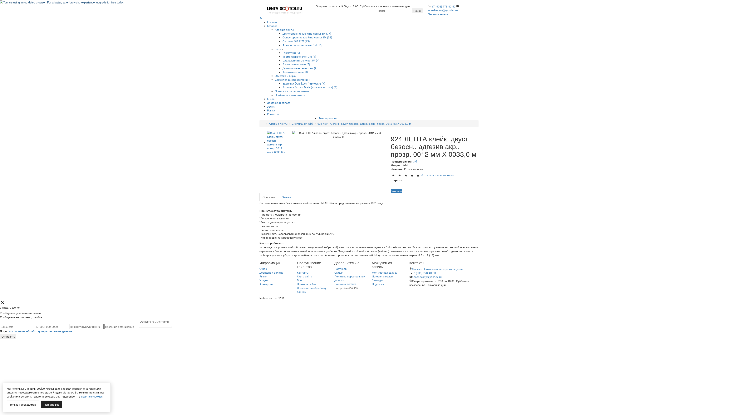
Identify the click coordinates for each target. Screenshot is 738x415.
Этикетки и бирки (285, 76)
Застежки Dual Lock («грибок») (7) (304, 83)
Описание (269, 197)
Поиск (417, 10)
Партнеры (340, 269)
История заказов (382, 276)
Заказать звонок (438, 14)
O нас (263, 269)
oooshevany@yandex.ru (443, 10)
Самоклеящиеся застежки (291, 79)
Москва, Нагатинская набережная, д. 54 (437, 269)
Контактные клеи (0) (295, 72)
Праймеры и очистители (290, 95)
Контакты (273, 114)
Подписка (378, 284)
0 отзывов (427, 175)
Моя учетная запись (384, 272)
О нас (270, 99)
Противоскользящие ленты (292, 91)
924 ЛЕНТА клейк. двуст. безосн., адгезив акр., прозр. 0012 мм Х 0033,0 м (364, 123)
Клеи (278, 49)
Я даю (36, 331)
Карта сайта (304, 276)
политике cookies (92, 396)
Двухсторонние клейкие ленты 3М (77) (307, 33)
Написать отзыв (444, 175)
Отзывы (286, 197)
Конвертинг (266, 284)
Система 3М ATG (302, 123)
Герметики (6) (291, 53)
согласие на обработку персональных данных (40, 331)
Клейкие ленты (284, 30)
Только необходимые (23, 404)
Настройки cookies (346, 288)
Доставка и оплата (278, 103)
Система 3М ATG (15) (296, 41)
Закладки (377, 280)
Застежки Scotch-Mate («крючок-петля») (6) (310, 87)
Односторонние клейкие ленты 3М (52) (307, 37)
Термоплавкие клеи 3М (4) (299, 56)
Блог (300, 280)
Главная (272, 22)
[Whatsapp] (410, 292)
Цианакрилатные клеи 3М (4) (301, 60)
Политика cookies (345, 284)
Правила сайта (306, 284)
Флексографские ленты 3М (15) (302, 45)
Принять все (51, 404)
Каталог (272, 26)
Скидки (338, 272)
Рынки (271, 110)
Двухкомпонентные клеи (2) (300, 68)
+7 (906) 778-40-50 (443, 6)
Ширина (396, 180)
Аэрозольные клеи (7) (296, 64)
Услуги (271, 106)
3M (415, 161)
